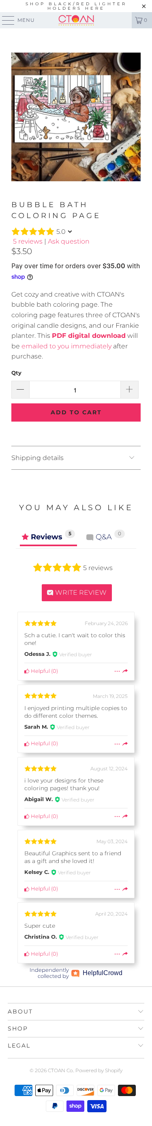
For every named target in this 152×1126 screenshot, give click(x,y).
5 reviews (28, 241)
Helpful (40, 671)
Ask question (69, 241)
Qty (16, 372)
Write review (80, 592)
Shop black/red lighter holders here (76, 6)
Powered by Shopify (98, 1070)
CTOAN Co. (60, 1070)
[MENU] (4, 20)
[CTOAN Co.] (76, 20)
